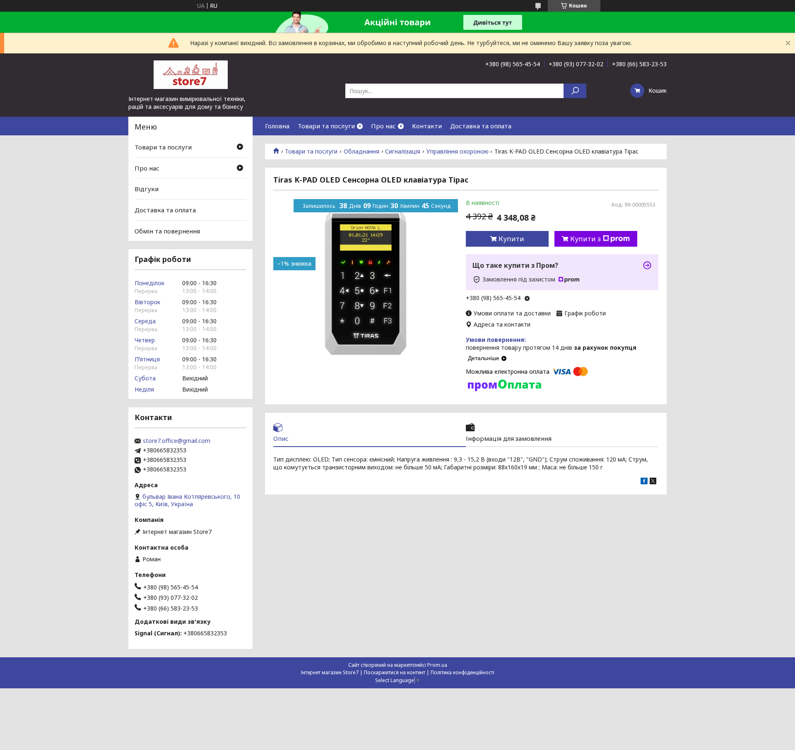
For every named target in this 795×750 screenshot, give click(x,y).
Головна (277, 126)
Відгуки (147, 189)
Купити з (585, 238)
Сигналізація (402, 151)
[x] (653, 482)
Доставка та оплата (480, 126)
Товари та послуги (326, 126)
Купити (511, 238)
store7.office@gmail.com (176, 441)
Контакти (427, 126)
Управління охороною (457, 151)
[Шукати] (575, 91)
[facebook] (644, 482)
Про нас (383, 126)
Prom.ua (437, 664)
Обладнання (361, 151)
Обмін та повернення (167, 230)
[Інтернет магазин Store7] (190, 74)
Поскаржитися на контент (394, 672)
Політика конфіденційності (462, 672)
